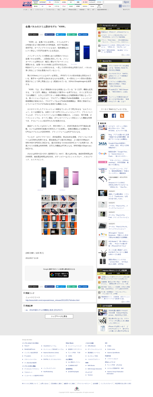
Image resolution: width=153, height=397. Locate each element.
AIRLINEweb (92, 346)
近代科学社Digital (73, 371)
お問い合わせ (44, 383)
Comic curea (111, 349)
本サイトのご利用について (30, 383)
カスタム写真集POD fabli (115, 368)
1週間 (118, 28)
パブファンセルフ (112, 359)
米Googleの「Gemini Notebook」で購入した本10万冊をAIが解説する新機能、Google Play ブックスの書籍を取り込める (119, 237)
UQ (59, 9)
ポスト (35, 34)
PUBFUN (108, 356)
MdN (86, 363)
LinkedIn (84, 34)
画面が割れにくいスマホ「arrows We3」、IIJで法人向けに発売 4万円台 (118, 262)
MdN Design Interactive (95, 369)
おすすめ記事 (107, 306)
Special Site (107, 61)
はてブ (62, 34)
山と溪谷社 (69, 359)
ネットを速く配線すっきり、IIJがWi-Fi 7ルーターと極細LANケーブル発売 (119, 252)
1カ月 (126, 28)
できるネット (28, 372)
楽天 (64, 9)
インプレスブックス (49, 368)
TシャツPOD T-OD (74, 352)
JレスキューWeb (93, 356)
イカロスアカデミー (94, 359)
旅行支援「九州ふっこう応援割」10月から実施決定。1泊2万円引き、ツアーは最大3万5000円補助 (115, 288)
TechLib (90, 375)
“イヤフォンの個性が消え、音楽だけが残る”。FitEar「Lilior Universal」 (118, 84)
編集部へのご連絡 (69, 383)
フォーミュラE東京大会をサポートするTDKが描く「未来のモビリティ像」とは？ (119, 99)
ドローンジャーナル (30, 359)
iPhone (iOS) (72, 9)
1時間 (101, 28)
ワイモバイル (50, 9)
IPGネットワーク (110, 362)
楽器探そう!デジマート (75, 349)
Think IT (26, 346)
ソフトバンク (39, 9)
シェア (51, 34)
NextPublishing (48, 371)
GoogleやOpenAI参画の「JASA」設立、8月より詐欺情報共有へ (119, 145)
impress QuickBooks (113, 352)
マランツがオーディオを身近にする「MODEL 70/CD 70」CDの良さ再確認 (119, 68)
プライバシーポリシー (84, 383)
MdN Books (91, 365)
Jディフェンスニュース (95, 349)
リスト (41, 34)
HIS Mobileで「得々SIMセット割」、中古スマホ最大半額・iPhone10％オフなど (118, 244)
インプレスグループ (107, 383)
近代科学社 (69, 369)
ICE (106, 343)
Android (82, 9)
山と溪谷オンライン (74, 362)
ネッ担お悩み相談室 (30, 363)
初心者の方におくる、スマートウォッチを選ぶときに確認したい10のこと (119, 321)
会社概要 (95, 383)
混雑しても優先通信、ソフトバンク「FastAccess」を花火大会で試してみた (119, 196)
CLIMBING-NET (73, 365)
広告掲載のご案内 (56, 383)
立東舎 (70, 356)
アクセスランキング (110, 25)
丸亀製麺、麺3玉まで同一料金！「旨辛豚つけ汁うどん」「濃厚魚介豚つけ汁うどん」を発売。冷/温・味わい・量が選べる (115, 283)
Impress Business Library (51, 352)
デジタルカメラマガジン (31, 369)
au (31, 9)
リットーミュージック (75, 346)
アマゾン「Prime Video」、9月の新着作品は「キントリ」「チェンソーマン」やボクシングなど (115, 42)
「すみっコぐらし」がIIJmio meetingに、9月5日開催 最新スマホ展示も (119, 162)
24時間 (110, 28)
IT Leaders (27, 356)
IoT (93, 9)
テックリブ (88, 372)
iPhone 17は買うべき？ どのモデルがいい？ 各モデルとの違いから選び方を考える (119, 329)
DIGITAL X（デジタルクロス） (52, 359)
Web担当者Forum (29, 349)
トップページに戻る (59, 316)
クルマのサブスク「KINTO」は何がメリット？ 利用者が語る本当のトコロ (119, 76)
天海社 (109, 346)
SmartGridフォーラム (49, 346)
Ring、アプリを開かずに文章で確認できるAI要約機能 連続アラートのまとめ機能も (119, 137)
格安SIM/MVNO (102, 9)
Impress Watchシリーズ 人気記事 (115, 270)
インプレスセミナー (49, 356)
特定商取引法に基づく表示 (123, 383)
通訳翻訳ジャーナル (94, 352)
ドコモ (25, 9)
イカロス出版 (89, 343)
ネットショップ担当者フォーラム (53, 349)
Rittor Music (70, 343)
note (73, 34)
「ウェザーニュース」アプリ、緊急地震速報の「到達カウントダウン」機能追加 (119, 171)
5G (88, 9)
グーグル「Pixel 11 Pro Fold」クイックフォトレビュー (119, 217)
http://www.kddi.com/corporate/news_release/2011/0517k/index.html (52, 300)
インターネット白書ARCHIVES (33, 375)
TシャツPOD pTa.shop (114, 365)
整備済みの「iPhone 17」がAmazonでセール (115, 32)
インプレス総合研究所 (31, 352)
